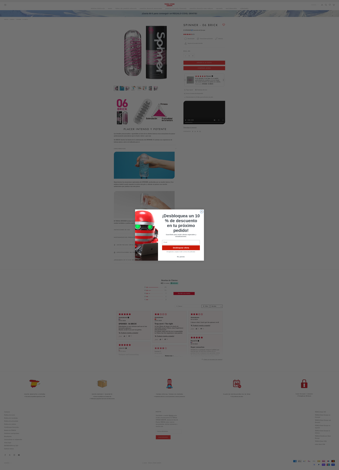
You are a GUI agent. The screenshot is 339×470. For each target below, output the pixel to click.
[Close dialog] (201, 211)
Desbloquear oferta (181, 248)
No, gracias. (181, 256)
